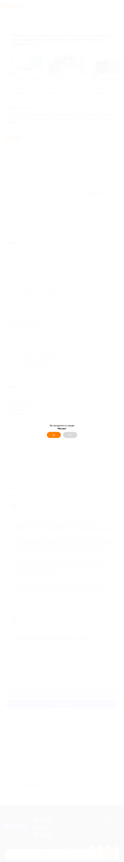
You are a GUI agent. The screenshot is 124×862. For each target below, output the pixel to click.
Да (53, 435)
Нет (70, 435)
